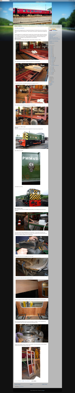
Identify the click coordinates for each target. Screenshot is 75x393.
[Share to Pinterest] (35, 381)
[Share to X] (33, 381)
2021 (51, 48)
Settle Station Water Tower (53, 37)
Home (31, 384)
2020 (51, 49)
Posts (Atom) (21, 386)
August (52, 61)
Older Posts (44, 384)
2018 (51, 52)
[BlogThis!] (32, 381)
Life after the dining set (19, 28)
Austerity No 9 (51, 43)
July (52, 62)
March (52, 69)
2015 (51, 56)
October (52, 60)
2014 (51, 72)
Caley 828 (51, 36)
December (53, 57)
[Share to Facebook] (34, 381)
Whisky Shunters (52, 35)
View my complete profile (50, 84)
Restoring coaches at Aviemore (25, 5)
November (53, 58)
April (52, 68)
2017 (51, 53)
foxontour (52, 81)
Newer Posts (17, 384)
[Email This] (31, 381)
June (52, 64)
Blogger (43, 390)
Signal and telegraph (52, 34)
